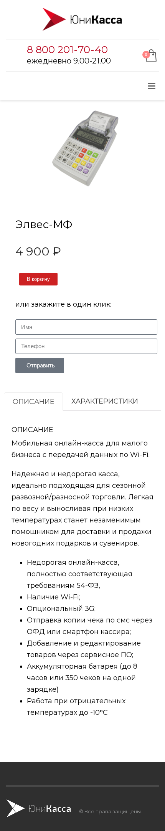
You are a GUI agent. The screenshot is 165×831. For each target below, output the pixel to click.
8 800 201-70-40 (67, 49)
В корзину (38, 279)
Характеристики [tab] (104, 401)
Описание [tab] (33, 401)
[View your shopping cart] (150, 55)
